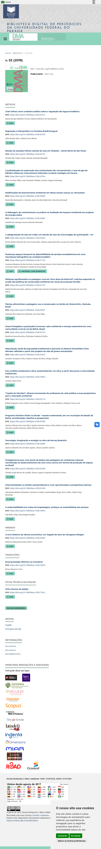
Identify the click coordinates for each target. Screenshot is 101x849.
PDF (11, 123)
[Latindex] (13, 727)
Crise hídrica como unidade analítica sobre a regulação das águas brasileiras (42, 111)
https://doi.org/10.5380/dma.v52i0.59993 (27, 510)
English (8, 625)
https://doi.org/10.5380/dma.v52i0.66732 (27, 154)
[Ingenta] (13, 735)
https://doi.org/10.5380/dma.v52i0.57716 (27, 260)
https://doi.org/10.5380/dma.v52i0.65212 (27, 114)
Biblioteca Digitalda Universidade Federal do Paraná (44, 27)
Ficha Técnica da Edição (16, 589)
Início (8, 53)
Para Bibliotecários (13, 654)
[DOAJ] (11, 677)
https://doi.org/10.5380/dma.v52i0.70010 (27, 565)
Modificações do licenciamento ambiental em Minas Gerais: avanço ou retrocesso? (45, 193)
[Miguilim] (14, 692)
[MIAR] (15, 748)
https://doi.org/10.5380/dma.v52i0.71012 (27, 592)
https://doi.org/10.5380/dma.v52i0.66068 (27, 196)
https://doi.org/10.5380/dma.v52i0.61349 (27, 488)
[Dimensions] (15, 742)
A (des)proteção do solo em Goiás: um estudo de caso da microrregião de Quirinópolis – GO (49, 235)
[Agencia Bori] (26, 677)
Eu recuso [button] (75, 836)
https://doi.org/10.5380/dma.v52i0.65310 (27, 134)
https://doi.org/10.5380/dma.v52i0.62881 (27, 218)
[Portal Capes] (14, 756)
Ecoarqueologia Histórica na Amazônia (24, 562)
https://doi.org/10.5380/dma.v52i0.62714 (27, 399)
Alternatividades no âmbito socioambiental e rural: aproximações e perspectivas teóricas (48, 485)
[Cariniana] (17, 685)
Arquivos (17, 53)
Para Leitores (10, 646)
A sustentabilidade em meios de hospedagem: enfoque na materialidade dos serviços (47, 507)
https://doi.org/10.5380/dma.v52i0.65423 (27, 354)
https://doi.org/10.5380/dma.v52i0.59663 (27, 377)
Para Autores (10, 650)
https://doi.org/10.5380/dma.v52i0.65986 (27, 421)
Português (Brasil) (13, 629)
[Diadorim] (12, 699)
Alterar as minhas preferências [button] (71, 841)
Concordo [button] (62, 836)
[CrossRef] (33, 765)
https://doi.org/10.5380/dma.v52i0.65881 (27, 538)
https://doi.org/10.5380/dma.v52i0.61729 (27, 285)
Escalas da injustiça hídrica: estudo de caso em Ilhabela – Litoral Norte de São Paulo (45, 151)
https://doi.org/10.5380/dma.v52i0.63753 (27, 332)
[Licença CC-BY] (13, 808)
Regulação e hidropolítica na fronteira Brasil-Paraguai (31, 131)
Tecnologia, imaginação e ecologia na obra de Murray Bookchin (36, 440)
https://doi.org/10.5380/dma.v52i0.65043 (27, 238)
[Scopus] (13, 706)
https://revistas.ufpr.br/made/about (22, 820)
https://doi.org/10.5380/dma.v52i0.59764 (27, 176)
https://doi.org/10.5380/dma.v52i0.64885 (27, 443)
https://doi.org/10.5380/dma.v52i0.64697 (27, 310)
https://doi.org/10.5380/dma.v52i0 (50, 69)
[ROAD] (13, 765)
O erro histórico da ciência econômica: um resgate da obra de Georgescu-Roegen (44, 534)
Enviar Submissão (16, 608)
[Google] (15, 719)
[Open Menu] (5, 38)
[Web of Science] (14, 712)
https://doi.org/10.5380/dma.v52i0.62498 (27, 468)
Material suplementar (33, 271)
